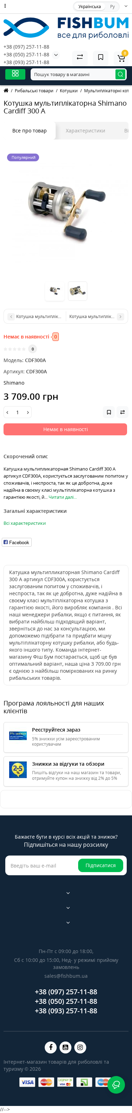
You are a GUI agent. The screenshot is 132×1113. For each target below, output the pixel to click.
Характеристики (85, 130)
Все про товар (29, 130)
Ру (112, 7)
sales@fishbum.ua (66, 975)
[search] (120, 74)
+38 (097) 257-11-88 (26, 46)
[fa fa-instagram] (80, 1047)
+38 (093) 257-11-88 (26, 62)
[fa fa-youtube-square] (65, 1047)
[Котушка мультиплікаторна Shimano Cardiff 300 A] (66, 212)
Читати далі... (63, 497)
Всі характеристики (25, 523)
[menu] (15, 74)
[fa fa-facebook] (51, 1047)
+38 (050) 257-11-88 (26, 54)
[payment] (27, 1082)
